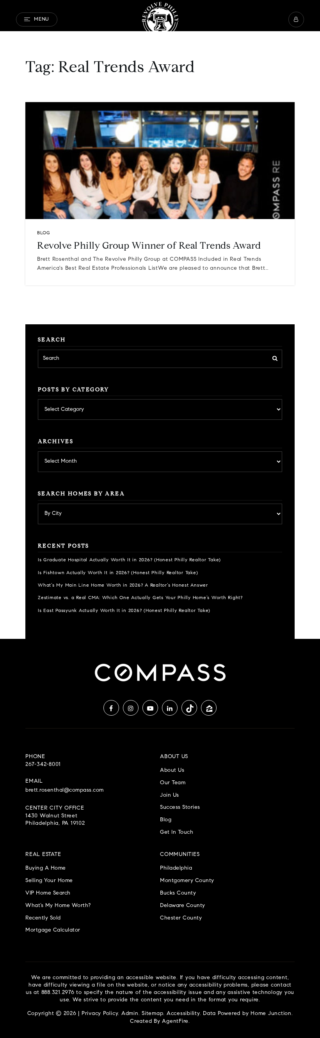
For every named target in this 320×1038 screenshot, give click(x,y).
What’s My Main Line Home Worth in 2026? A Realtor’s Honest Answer (123, 585)
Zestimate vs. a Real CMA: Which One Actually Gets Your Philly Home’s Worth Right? (140, 598)
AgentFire (175, 1021)
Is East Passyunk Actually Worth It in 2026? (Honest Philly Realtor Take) (124, 610)
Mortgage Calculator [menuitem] (52, 930)
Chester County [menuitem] (181, 918)
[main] (160, 319)
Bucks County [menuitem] (178, 893)
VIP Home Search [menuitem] (48, 893)
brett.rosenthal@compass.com (64, 790)
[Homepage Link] (160, 19)
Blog (43, 233)
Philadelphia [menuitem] (176, 868)
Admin (130, 1014)
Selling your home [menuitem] (49, 881)
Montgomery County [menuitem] (187, 881)
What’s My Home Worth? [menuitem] (58, 906)
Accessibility (183, 1014)
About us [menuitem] (172, 770)
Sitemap (152, 1014)
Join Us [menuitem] (169, 795)
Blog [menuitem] (165, 820)
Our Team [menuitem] (172, 783)
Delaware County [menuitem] (182, 906)
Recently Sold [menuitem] (43, 918)
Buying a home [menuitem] (45, 868)
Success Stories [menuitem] (180, 807)
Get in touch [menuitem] (176, 832)
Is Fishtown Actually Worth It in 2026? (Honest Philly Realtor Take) (118, 573)
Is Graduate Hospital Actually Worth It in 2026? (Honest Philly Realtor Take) (129, 560)
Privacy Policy (100, 1014)
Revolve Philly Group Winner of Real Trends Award (149, 246)
